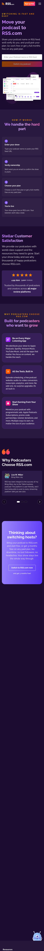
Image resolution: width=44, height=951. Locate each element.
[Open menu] (39, 3)
